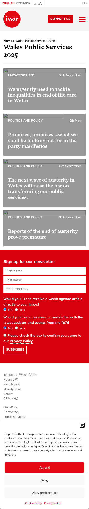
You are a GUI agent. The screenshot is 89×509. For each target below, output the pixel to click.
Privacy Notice (53, 503)
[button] (82, 425)
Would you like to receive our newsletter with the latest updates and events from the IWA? (43, 320)
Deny (44, 480)
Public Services (14, 417)
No (10, 310)
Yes (21, 310)
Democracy (11, 412)
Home (7, 41)
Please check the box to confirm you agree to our (42, 338)
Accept (44, 468)
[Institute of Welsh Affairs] (12, 19)
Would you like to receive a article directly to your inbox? (42, 302)
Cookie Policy (33, 503)
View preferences (45, 493)
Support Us (60, 19)
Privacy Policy (21, 341)
